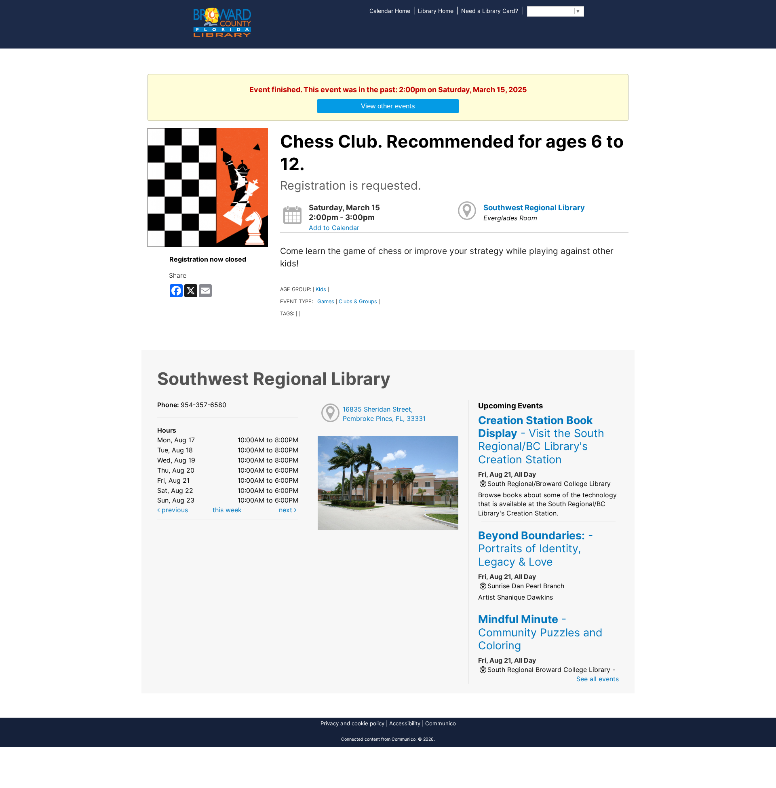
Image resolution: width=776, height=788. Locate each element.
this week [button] (227, 510)
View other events (388, 106)
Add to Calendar (334, 228)
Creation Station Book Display (541, 440)
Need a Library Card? (489, 10)
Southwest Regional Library (534, 207)
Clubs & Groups (358, 301)
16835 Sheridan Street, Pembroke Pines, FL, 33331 (384, 414)
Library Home (435, 10)
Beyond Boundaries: (535, 548)
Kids (321, 289)
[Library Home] (222, 21)
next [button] (286, 510)
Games (325, 301)
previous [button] (174, 510)
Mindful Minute (540, 632)
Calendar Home (389, 10)
